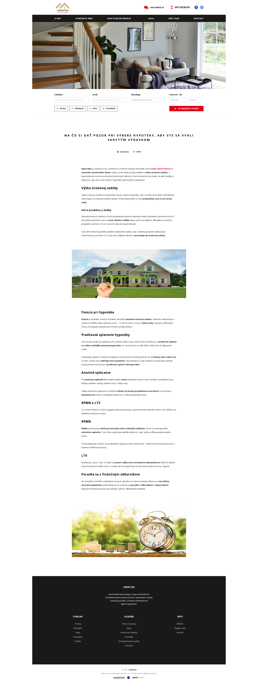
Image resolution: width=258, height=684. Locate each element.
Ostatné (129, 645)
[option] (129, 55)
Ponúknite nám (84, 18)
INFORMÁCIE (157, 7)
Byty (129, 628)
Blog (151, 18)
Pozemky (129, 636)
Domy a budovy (129, 623)
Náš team (174, 18)
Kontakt (199, 18)
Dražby (78, 641)
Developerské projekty (129, 641)
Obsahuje (135, 94)
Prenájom (79, 108)
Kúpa (95, 108)
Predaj (63, 108)
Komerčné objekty (128, 632)
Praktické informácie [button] (119, 18)
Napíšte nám (180, 628)
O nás (57, 18)
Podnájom (110, 108)
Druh (95, 94)
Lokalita (58, 94)
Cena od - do (175, 94)
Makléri (180, 623)
